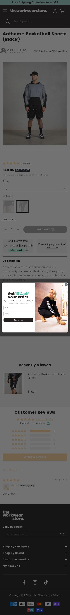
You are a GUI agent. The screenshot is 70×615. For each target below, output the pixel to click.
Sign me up (18, 320)
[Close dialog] (66, 284)
